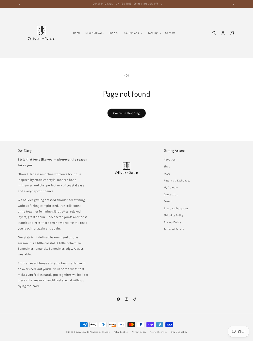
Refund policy (121, 332)
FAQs (167, 173)
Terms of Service (174, 229)
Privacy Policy (172, 222)
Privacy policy (139, 332)
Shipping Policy (173, 215)
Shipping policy (179, 332)
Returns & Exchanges (177, 180)
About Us (170, 159)
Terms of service (158, 332)
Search (168, 201)
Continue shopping (126, 113)
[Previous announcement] (19, 4)
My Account (171, 187)
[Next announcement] (233, 4)
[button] (133, 33)
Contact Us (171, 194)
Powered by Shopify (100, 332)
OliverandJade (81, 332)
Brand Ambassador (176, 208)
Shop (167, 166)
